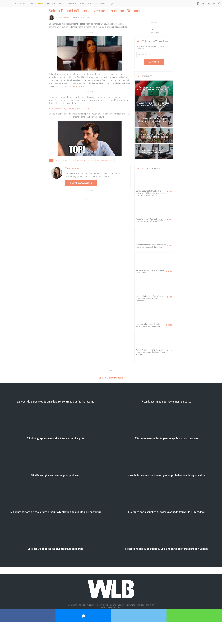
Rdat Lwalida (79, 86)
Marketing (20, 4)
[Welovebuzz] (7, 3)
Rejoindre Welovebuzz (81, 183)
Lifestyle (72, 4)
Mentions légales (135, 605)
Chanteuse (63, 160)
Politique (52, 4)
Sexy (96, 4)
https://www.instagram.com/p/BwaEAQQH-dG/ (70, 108)
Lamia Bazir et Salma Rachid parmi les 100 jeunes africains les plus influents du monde (150, 193)
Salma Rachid (102, 160)
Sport (62, 4)
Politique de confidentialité (111, 605)
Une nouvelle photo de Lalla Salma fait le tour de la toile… (148, 325)
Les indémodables (111, 377)
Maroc (103, 4)
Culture (32, 4)
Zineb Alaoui (65, 18)
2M (56, 160)
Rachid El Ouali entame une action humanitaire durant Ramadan (151, 246)
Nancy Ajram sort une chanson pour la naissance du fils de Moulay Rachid (151, 352)
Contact (150, 605)
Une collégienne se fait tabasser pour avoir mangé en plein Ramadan (150, 298)
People (41, 4)
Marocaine (81, 160)
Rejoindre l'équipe (76, 605)
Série (112, 160)
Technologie (85, 4)
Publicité (91, 605)
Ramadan (91, 160)
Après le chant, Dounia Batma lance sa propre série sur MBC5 (149, 220)
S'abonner (154, 62)
